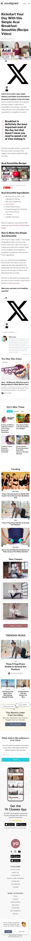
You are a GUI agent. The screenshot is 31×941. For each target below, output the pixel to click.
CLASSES (15, 887)
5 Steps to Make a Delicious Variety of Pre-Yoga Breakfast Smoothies (7, 428)
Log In (24, 3)
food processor (14, 283)
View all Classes (15, 625)
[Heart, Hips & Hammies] (15, 571)
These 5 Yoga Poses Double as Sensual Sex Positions (15, 523)
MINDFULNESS (15, 902)
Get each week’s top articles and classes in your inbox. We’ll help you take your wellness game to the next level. (15, 748)
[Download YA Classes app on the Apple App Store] (10, 824)
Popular (16, 411)
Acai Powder (9, 204)
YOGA (15, 896)
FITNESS (15, 899)
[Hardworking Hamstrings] (15, 592)
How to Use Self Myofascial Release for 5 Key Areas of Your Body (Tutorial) (15, 550)
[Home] (15, 843)
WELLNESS (15, 905)
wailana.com (26, 354)
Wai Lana (11, 39)
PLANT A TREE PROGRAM (15, 878)
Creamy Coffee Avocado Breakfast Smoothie (6, 449)
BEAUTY (15, 913)
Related (10, 411)
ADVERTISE (15, 881)
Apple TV (14, 828)
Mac (17, 828)
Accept (8, 931)
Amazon (22, 828)
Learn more (21, 931)
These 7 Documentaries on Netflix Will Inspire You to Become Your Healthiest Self (15, 494)
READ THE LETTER (15, 724)
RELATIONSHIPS (15, 911)
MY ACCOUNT (15, 869)
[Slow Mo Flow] (15, 612)
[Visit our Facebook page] (11, 852)
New (22, 411)
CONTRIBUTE (15, 875)
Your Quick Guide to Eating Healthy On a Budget (22, 426)
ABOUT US (15, 872)
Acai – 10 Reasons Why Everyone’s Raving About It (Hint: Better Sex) (15, 383)
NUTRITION (15, 908)
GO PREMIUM (15, 884)
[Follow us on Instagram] (15, 852)
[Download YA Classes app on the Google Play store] (21, 824)
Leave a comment (9, 332)
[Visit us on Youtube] (19, 851)
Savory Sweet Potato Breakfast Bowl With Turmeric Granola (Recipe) (22, 450)
